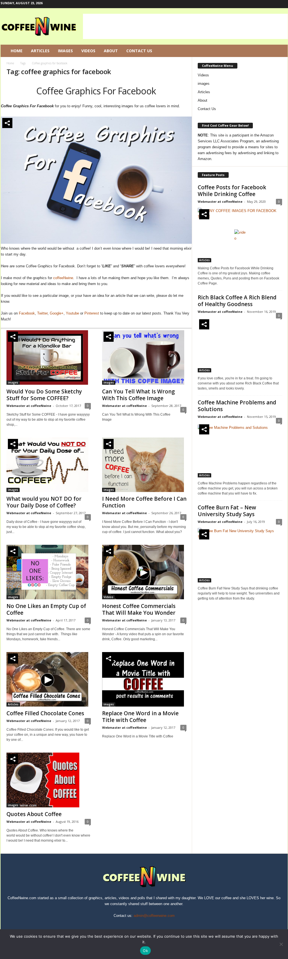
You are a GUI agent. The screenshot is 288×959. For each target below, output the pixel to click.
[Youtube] (283, 4)
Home (16, 50)
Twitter (42, 313)
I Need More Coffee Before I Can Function (144, 502)
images (13, 382)
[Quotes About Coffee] (48, 780)
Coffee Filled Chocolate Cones (45, 713)
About (111, 50)
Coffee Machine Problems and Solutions (237, 406)
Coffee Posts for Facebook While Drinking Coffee (232, 191)
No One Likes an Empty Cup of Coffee (46, 609)
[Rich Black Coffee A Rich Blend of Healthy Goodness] (240, 345)
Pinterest (91, 313)
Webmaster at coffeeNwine (28, 406)
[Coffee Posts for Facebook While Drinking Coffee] (240, 235)
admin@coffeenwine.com (154, 916)
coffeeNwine (63, 278)
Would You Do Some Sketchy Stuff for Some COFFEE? (44, 395)
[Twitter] (274, 4)
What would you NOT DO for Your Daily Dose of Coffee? (44, 502)
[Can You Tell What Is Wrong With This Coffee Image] (144, 357)
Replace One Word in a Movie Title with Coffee (140, 717)
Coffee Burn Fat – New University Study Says (227, 511)
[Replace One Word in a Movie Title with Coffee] (144, 679)
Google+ (57, 313)
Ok (145, 950)
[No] (281, 944)
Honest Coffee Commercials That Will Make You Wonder (139, 609)
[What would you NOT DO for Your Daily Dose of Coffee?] (48, 465)
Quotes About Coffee (34, 814)
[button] (279, 51)
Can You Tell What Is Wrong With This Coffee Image (138, 395)
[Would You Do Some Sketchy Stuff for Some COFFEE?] (48, 357)
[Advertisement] (185, 26)
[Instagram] (266, 4)
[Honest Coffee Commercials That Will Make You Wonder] (144, 572)
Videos (88, 50)
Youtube (72, 313)
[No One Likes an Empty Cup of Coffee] (48, 572)
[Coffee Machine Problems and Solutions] (240, 450)
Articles (40, 50)
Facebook (27, 313)
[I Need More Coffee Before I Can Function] (144, 465)
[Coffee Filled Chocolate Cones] (48, 679)
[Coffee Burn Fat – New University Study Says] (240, 555)
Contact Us (139, 50)
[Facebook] (257, 4)
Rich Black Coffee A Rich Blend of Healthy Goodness (237, 301)
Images (65, 50)
